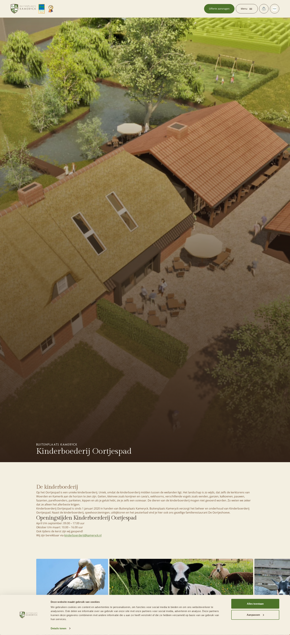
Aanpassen (253, 614)
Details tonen (58, 628)
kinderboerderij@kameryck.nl (83, 535)
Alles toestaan (255, 603)
